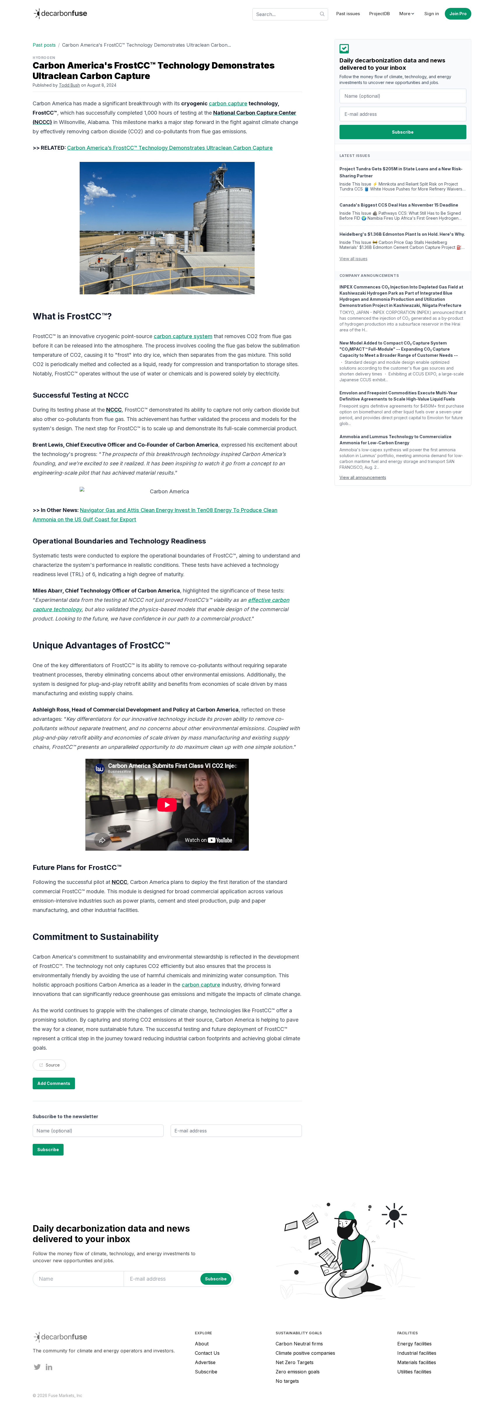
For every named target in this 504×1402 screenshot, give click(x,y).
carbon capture (228, 103)
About (202, 1344)
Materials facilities (416, 1362)
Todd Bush (69, 85)
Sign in (431, 13)
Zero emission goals (298, 1372)
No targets (287, 1381)
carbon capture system (183, 336)
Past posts (44, 45)
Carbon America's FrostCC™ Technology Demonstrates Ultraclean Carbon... (146, 45)
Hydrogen (44, 57)
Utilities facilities (414, 1372)
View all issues (354, 258)
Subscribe (206, 1372)
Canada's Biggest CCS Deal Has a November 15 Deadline (399, 204)
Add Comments (53, 1083)
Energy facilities (414, 1344)
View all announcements (363, 477)
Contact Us (207, 1353)
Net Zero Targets (295, 1362)
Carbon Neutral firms (299, 1344)
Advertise (205, 1362)
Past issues (348, 13)
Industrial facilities (416, 1353)
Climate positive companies (305, 1353)
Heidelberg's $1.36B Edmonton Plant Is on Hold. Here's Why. (402, 234)
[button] (407, 14)
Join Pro (458, 13)
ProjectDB (379, 13)
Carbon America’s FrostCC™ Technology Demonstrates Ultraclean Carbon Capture (170, 148)
